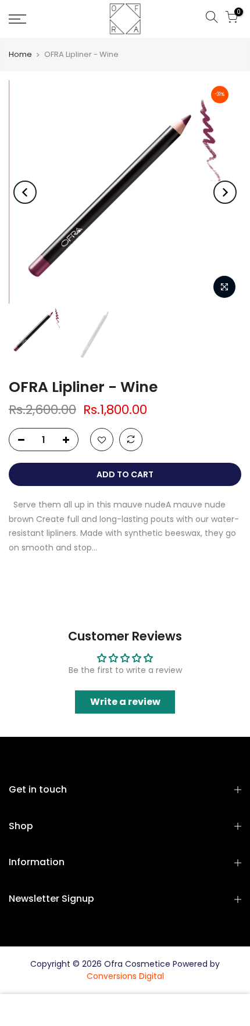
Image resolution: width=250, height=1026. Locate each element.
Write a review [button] (125, 701)
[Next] (225, 192)
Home (20, 54)
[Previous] (25, 192)
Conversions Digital (125, 976)
